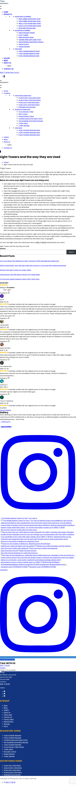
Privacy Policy (9, 719)
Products (8, 14)
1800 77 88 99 (5, 73)
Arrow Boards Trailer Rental (14, 747)
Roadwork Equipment (22, 30)
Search (3, 249)
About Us (7, 712)
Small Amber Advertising (13, 772)
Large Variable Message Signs (29, 51)
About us (7, 63)
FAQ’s (6, 726)
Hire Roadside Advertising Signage (31, 42)
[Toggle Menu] (0, 6)
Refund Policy (8, 722)
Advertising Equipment (23, 16)
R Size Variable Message (12, 738)
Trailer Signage (24, 47)
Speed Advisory (9, 754)
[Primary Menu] (0, 80)
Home (6, 12)
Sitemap (7, 724)
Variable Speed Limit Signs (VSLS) (30, 40)
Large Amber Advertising (13, 768)
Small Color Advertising (12, 770)
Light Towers (23, 35)
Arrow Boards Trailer (27, 33)
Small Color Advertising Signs (30, 23)
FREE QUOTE (14, 73)
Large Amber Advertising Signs (30, 21)
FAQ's (9, 66)
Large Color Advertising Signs (30, 26)
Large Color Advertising (12, 765)
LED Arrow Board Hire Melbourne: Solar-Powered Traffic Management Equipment (29, 261)
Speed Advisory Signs (26, 37)
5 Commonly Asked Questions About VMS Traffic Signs (19, 279)
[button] (4, 3)
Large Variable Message (12, 735)
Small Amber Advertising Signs (29, 19)
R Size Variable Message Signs (29, 56)
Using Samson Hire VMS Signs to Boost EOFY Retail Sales (20, 275)
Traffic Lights (24, 44)
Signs (5, 705)
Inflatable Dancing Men (27, 28)
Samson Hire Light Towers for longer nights (15, 270)
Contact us (9, 69)
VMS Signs (18, 49)
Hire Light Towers (10, 752)
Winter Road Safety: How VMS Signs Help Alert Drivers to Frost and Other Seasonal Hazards (33, 265)
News (6, 60)
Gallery (7, 58)
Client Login (8, 715)
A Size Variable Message (12, 745)
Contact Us (8, 717)
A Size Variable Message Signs (29, 53)
